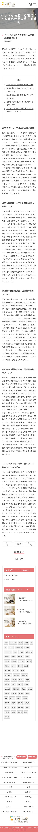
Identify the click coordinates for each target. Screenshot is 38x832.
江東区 (12, 698)
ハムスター (18, 647)
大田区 (21, 693)
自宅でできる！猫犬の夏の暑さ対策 (19, 84)
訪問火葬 (26, 647)
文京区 (20, 712)
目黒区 (7, 717)
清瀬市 (27, 656)
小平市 (29, 661)
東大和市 (24, 675)
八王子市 (15, 670)
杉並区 (13, 703)
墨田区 (20, 703)
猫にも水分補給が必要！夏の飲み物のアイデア (19, 103)
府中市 (27, 680)
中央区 (13, 707)
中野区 (7, 712)
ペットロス (8, 652)
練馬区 (13, 712)
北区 (6, 698)
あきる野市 (29, 652)
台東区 (7, 707)
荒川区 (30, 689)
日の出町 (14, 680)
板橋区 (7, 693)
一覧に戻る (19, 544)
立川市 (13, 666)
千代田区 (20, 707)
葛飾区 (27, 693)
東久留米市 (8, 675)
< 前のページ (7, 544)
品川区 (18, 698)
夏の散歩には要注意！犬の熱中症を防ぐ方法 (19, 96)
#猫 (21, 559)
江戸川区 (14, 693)
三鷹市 (26, 684)
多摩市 (20, 666)
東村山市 (16, 675)
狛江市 (7, 666)
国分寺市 (21, 661)
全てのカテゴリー (12, 575)
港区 (25, 712)
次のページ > (31, 544)
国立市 (7, 661)
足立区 (24, 689)
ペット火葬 (13, 643)
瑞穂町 (20, 684)
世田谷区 (26, 703)
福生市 (7, 684)
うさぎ (11, 647)
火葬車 (26, 643)
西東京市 (7, 670)
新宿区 (7, 703)
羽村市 (22, 670)
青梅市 (13, 656)
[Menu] (34, 4)
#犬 (16, 559)
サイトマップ (29, 812)
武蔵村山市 (16, 689)
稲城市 (7, 656)
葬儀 (20, 643)
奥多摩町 (20, 656)
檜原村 (21, 680)
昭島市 (21, 652)
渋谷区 (25, 698)
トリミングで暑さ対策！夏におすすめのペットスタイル (19, 110)
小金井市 (14, 661)
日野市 (7, 680)
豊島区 (27, 707)
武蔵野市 (7, 689)
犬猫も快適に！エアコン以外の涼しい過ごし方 (19, 90)
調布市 (26, 666)
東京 (6, 643)
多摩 (15, 652)
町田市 (13, 684)
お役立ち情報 (10, 579)
